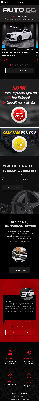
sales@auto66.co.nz (10, 385)
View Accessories (12, 187)
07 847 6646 (21, 16)
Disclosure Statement (19, 393)
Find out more (20, 270)
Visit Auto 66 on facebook (29, 386)
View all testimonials (19, 332)
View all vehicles (19, 71)
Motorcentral (24, 399)
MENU (4, 2)
